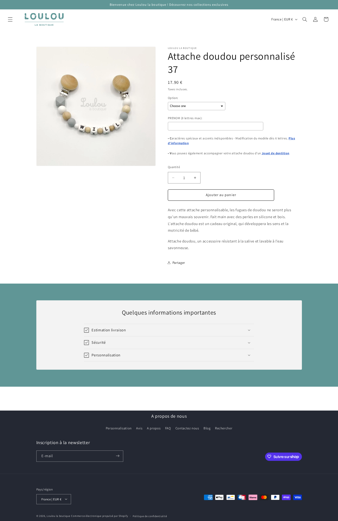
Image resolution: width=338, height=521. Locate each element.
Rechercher (223, 428)
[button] (10, 19)
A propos (153, 428)
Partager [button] (178, 262)
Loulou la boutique (58, 515)
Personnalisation (119, 428)
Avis (139, 428)
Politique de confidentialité (150, 516)
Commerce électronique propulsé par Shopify (99, 515)
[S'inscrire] (117, 456)
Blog (207, 428)
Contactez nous (187, 428)
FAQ (168, 428)
